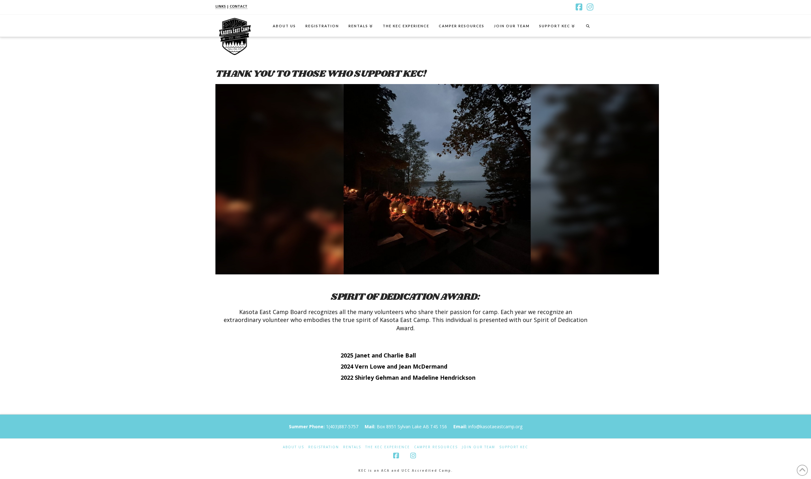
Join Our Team (478, 447)
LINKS (220, 6)
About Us (293, 447)
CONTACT (238, 6)
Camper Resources (436, 447)
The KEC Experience (387, 447)
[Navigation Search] (588, 26)
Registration (323, 447)
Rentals (352, 447)
